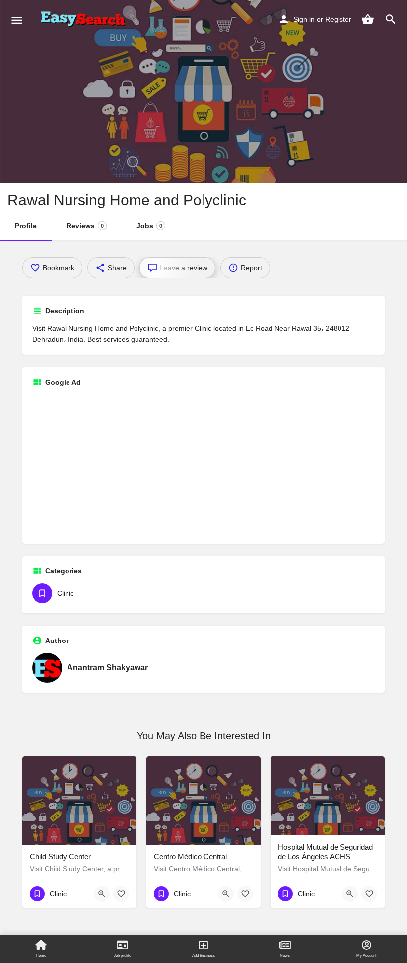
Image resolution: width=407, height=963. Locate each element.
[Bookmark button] (121, 894)
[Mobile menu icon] (17, 20)
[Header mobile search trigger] (390, 19)
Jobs (149, 226)
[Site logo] (85, 19)
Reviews (85, 226)
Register (338, 19)
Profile (26, 226)
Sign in (304, 19)
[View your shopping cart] (367, 19)
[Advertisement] (203, 464)
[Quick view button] (102, 894)
